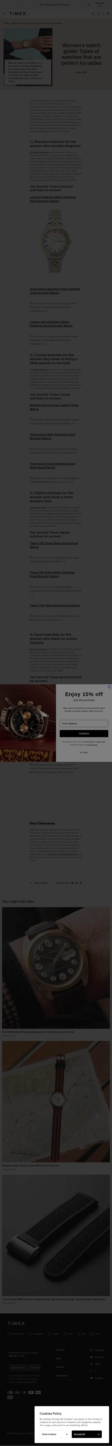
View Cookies (49, 1434)
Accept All (79, 1434)
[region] (72, 1424)
